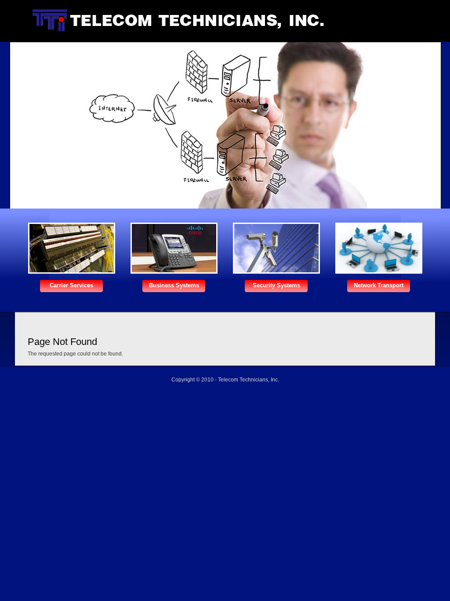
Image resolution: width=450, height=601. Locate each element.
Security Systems (276, 285)
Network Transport (378, 285)
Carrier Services (71, 285)
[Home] (174, 29)
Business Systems (174, 285)
